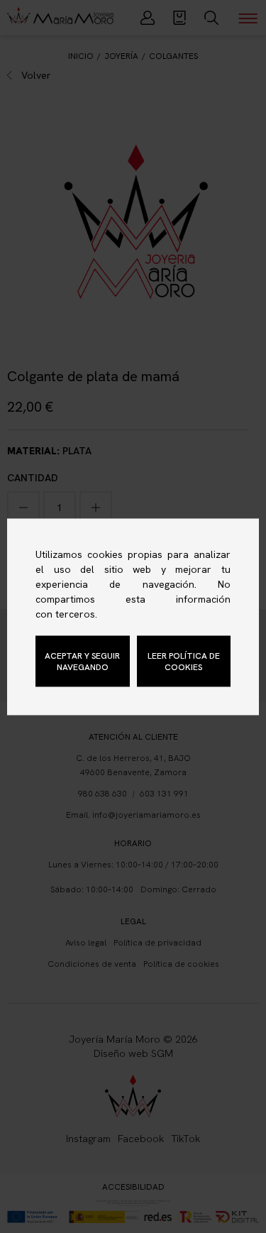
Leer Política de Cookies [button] (184, 661)
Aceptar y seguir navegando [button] (82, 661)
